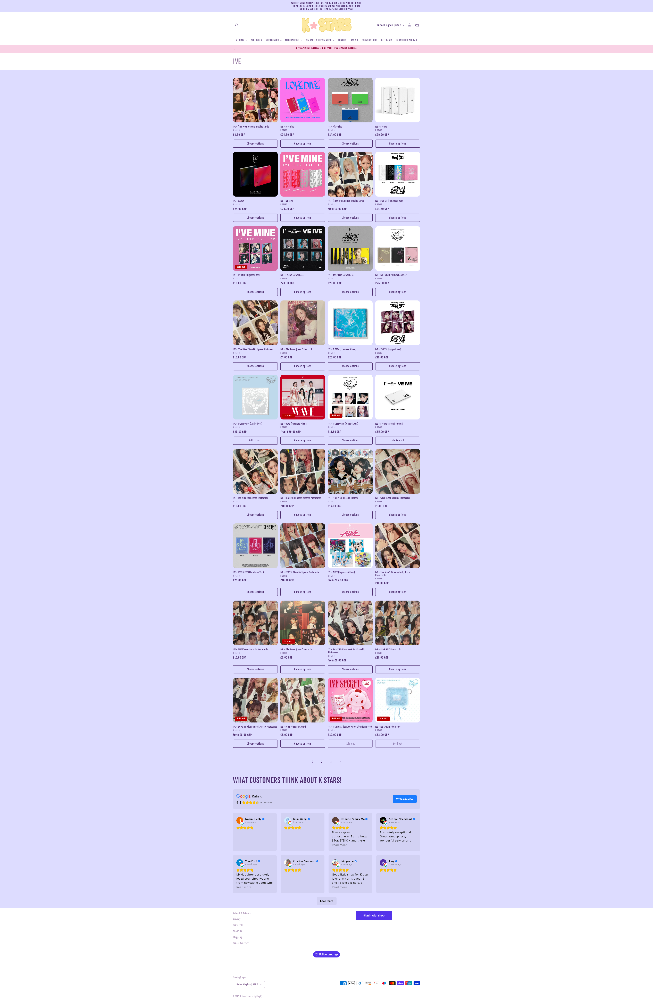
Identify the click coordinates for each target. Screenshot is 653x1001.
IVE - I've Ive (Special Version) (389, 423)
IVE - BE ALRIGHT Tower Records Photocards (300, 498)
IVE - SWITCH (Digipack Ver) (388, 349)
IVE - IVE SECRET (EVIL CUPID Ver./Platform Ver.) (350, 726)
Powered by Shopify (255, 996)
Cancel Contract (241, 943)
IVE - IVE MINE (286, 200)
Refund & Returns (242, 913)
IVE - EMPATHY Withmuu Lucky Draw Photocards (255, 726)
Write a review (404, 798)
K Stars (243, 996)
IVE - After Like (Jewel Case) (341, 275)
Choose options (255, 143)
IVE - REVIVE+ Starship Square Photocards (299, 572)
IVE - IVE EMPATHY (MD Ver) (388, 726)
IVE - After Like (335, 126)
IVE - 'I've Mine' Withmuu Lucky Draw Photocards (392, 574)
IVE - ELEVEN (238, 200)
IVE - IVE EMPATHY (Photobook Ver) (391, 275)
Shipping (237, 937)
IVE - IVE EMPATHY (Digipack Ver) (343, 423)
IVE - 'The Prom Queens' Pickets (343, 498)
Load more (326, 900)
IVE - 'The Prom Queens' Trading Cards (251, 126)
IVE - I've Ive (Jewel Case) (292, 275)
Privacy (236, 919)
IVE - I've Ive (381, 126)
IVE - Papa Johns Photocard (293, 726)
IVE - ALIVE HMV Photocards (388, 649)
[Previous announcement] (234, 48)
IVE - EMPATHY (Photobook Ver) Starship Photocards (346, 651)
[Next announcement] (419, 48)
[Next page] (340, 761)
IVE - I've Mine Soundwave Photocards (250, 498)
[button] (236, 25)
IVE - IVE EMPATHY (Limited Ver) (247, 423)
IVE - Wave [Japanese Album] (293, 423)
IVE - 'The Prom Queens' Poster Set (296, 649)
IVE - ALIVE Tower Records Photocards (250, 649)
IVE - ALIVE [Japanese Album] (341, 572)
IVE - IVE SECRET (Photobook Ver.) (248, 572)
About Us (237, 931)
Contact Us (238, 925)
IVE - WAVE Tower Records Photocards (392, 498)
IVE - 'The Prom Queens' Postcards (296, 349)
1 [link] (312, 761)
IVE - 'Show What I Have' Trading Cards (346, 200)
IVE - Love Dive (287, 126)
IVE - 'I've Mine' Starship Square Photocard (253, 349)
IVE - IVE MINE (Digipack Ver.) (246, 275)
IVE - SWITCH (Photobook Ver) (389, 200)
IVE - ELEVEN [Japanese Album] (342, 349)
